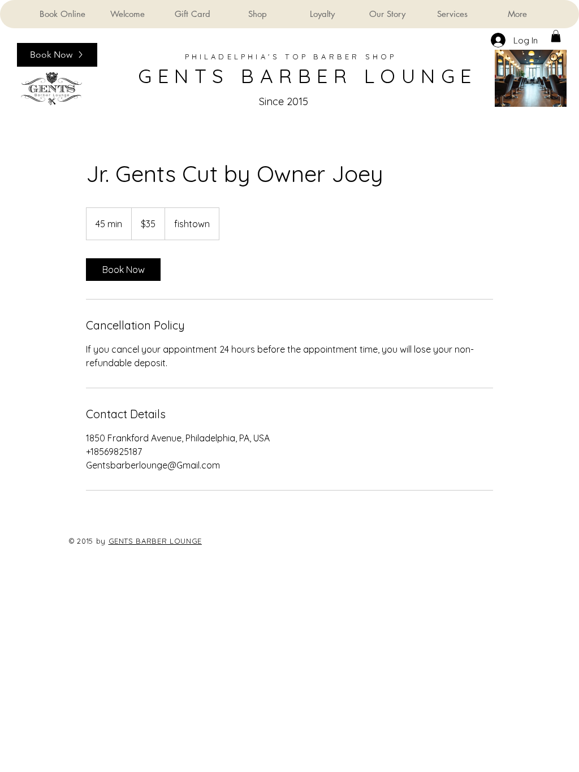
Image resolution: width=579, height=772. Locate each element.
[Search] (555, 58)
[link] (123, 269)
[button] (556, 36)
